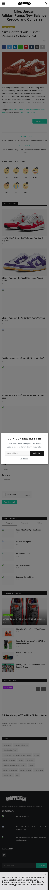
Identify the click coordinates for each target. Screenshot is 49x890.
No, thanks (24, 459)
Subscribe (37, 453)
